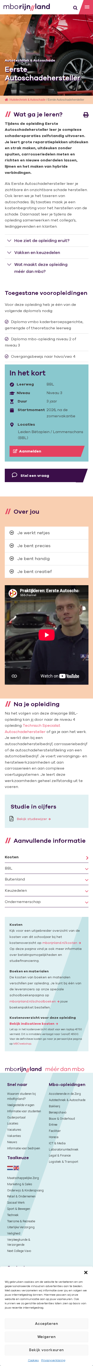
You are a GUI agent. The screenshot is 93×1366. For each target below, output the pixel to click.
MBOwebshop (22, 1043)
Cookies (33, 1360)
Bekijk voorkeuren (46, 1350)
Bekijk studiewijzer (32, 819)
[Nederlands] (10, 1167)
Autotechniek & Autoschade (30, 60)
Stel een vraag (34, 475)
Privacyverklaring (53, 1360)
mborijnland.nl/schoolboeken (33, 1001)
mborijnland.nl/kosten (59, 943)
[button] (85, 1272)
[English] (16, 1167)
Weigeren (46, 1337)
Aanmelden (30, 451)
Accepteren (46, 1324)
